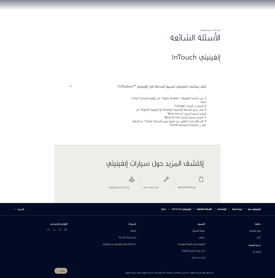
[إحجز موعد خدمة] (156, 181)
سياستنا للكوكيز (130, 273)
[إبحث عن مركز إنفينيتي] (121, 181)
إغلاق (62, 270)
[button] (137, 86)
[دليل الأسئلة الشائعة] (191, 181)
